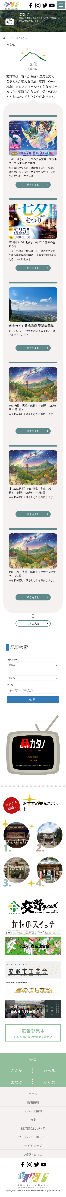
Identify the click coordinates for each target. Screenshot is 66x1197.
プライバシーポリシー (33, 1137)
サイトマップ (33, 1145)
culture (33, 69)
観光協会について (33, 1128)
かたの (49, 1082)
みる (33, 1059)
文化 (33, 64)
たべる (49, 1071)
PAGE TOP (53, 1152)
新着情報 (33, 1102)
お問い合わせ (33, 1154)
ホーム (33, 1094)
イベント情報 (33, 1111)
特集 (33, 1119)
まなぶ (16, 1082)
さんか (16, 1071)
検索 (33, 699)
